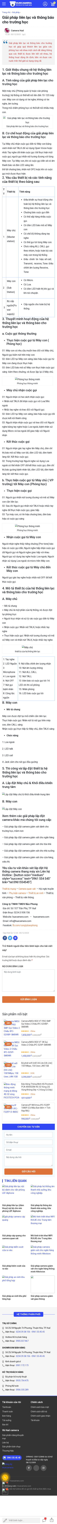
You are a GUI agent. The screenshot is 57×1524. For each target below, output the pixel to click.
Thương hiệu (8, 1451)
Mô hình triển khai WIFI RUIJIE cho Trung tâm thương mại (41, 1238)
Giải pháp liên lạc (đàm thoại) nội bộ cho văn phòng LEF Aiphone (13, 1208)
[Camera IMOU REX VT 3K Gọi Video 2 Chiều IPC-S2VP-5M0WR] (12, 1049)
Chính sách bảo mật (40, 1407)
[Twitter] (10, 938)
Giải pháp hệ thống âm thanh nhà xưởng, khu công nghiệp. (41, 1208)
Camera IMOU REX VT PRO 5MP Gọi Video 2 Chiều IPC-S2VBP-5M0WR (36, 1024)
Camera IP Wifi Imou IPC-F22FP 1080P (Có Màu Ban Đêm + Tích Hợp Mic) (35, 1108)
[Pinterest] (15, 938)
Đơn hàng (6, 1416)
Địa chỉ (5, 1424)
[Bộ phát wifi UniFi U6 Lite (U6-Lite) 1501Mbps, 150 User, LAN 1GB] (12, 1070)
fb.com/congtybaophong (25, 925)
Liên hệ (5, 1442)
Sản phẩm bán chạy (11, 1446)
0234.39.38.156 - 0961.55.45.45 (30, 1332)
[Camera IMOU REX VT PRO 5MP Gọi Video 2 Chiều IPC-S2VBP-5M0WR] (12, 1028)
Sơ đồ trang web (9, 1486)
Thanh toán (7, 1411)
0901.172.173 (22, 1365)
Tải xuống (6, 1420)
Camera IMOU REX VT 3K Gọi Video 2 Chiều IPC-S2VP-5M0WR (36, 1043)
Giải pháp (15, 12)
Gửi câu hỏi (28, 1171)
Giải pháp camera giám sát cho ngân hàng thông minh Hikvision (43, 1269)
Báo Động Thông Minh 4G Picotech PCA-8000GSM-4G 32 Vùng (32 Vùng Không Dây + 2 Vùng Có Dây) (37, 1087)
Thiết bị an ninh (35, 893)
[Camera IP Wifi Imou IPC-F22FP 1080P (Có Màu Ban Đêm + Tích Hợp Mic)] (12, 1112)
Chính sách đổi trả (39, 1411)
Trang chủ (6, 12)
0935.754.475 (22, 1380)
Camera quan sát (27, 888)
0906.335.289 (22, 1390)
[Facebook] (5, 938)
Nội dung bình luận (12, 966)
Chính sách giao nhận (40, 1416)
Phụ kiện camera (17, 893)
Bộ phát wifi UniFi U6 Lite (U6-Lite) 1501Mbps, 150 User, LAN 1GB (36, 1064)
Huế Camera (21, 4)
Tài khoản (6, 1407)
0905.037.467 (22, 1341)
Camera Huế (17, 30)
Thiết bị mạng (9, 888)
